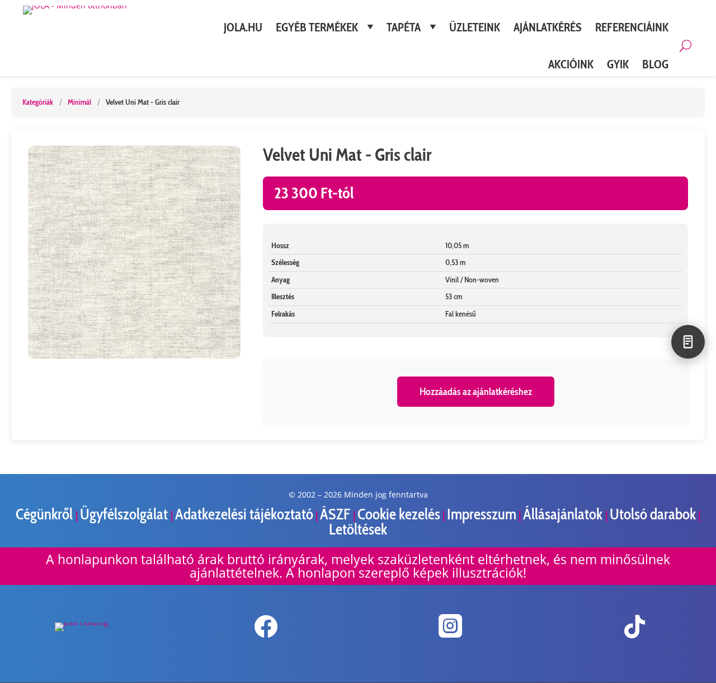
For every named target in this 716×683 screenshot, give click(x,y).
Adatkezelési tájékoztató (244, 514)
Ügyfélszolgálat (125, 514)
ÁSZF (336, 514)
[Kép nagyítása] (134, 252)
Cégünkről (46, 514)
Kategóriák (37, 102)
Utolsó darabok (653, 514)
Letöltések (358, 529)
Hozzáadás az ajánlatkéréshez (476, 391)
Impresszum (481, 514)
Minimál (79, 102)
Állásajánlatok (564, 514)
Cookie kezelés (398, 514)
